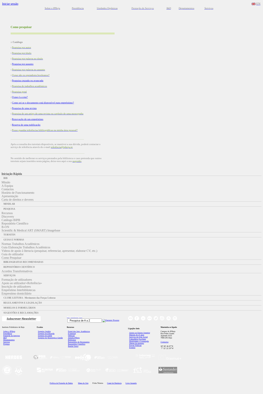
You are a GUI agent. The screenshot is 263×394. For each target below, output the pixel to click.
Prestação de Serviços (11, 336)
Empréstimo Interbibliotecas (18, 290)
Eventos (132, 347)
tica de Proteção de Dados (61, 383)
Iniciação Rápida (12, 173)
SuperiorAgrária (44, 331)
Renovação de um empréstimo (27, 119)
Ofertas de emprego (136, 343)
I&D (5, 338)
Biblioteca (72, 340)
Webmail (71, 336)
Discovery (8, 216)
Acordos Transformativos (17, 271)
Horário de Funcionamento (18, 192)
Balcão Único (73, 346)
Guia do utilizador (12, 254)
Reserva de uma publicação (26, 124)
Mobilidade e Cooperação (139, 341)
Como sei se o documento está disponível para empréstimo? (43, 102)
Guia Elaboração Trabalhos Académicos (26, 247)
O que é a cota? (20, 97)
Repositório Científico (15, 223)
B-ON (5, 227)
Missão (6, 182)
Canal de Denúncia (114, 383)
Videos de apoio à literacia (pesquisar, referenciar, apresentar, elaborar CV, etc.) (49, 250)
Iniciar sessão (10, 3)
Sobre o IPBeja (9, 331)
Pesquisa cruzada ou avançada (27, 80)
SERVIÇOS (9, 275)
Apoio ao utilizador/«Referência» (22, 283)
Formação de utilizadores (17, 279)
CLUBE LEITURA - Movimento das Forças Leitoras (29, 297)
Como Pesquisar (11, 257)
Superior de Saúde (45, 336)
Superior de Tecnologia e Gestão (50, 338)
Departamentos (9, 340)
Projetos (6, 344)
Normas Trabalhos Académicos (20, 243)
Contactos (8, 189)
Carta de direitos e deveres (18, 199)
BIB (5, 178)
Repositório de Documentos (79, 342)
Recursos (7, 213)
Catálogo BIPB (11, 220)
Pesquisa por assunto (23, 64)
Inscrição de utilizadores (16, 286)
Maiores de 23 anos (136, 335)
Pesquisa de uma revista (24, 108)
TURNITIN (9, 234)
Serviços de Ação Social (138, 337)
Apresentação (10, 196)
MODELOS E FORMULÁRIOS (19, 307)
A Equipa (7, 185)
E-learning (72, 333)
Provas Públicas (135, 345)
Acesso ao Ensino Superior (139, 333)
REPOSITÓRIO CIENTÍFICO (19, 267)
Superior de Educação (46, 333)
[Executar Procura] (110, 320)
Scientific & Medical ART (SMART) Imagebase (31, 230)
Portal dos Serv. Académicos (79, 331)
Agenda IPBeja (74, 338)
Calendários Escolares (137, 339)
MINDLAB (9, 204)
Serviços (6, 342)
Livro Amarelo (131, 383)
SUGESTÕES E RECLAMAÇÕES (21, 312)
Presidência (7, 333)
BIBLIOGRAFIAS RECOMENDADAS (23, 262)
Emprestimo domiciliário (16, 293)
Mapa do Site (83, 383)
